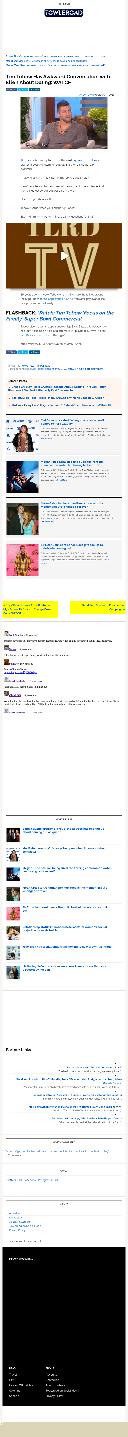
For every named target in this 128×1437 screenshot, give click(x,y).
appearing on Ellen (85, 160)
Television (83, 369)
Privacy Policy (17, 1230)
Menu (66, 4)
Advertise (14, 1213)
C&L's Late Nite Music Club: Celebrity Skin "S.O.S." (93, 1067)
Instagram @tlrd (48, 1180)
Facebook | (31, 1180)
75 (120, 94)
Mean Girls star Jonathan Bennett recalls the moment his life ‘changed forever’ (72, 505)
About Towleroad (19, 1221)
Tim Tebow (27, 160)
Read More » (46, 438)
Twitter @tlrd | (15, 1180)
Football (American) (64, 369)
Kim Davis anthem (31, 335)
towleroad (43, 366)
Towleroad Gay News (63, 13)
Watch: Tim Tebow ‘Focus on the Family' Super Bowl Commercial (60, 316)
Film (11, 1380)
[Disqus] (63, 671)
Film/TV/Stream (26, 366)
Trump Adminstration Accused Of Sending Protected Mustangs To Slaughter (76, 1095)
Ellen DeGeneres (40, 369)
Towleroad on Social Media (25, 1225)
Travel (13, 1374)
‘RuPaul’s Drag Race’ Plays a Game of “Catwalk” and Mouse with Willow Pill (62, 405)
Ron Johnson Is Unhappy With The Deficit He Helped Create (87, 1118)
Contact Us (15, 1217)
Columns (14, 1390)
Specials (14, 1396)
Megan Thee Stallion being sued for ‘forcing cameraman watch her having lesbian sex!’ (55, 65)
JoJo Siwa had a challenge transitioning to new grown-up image (67, 946)
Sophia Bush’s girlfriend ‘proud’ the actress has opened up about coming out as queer (56, 56)
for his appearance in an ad (56, 298)
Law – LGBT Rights (21, 1385)
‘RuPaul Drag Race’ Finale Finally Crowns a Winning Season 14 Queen (58, 397)
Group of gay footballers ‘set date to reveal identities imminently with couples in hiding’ (57, 1151)
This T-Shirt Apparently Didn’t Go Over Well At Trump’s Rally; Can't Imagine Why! (74, 1107)
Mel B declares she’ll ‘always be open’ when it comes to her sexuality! (46, 60)
